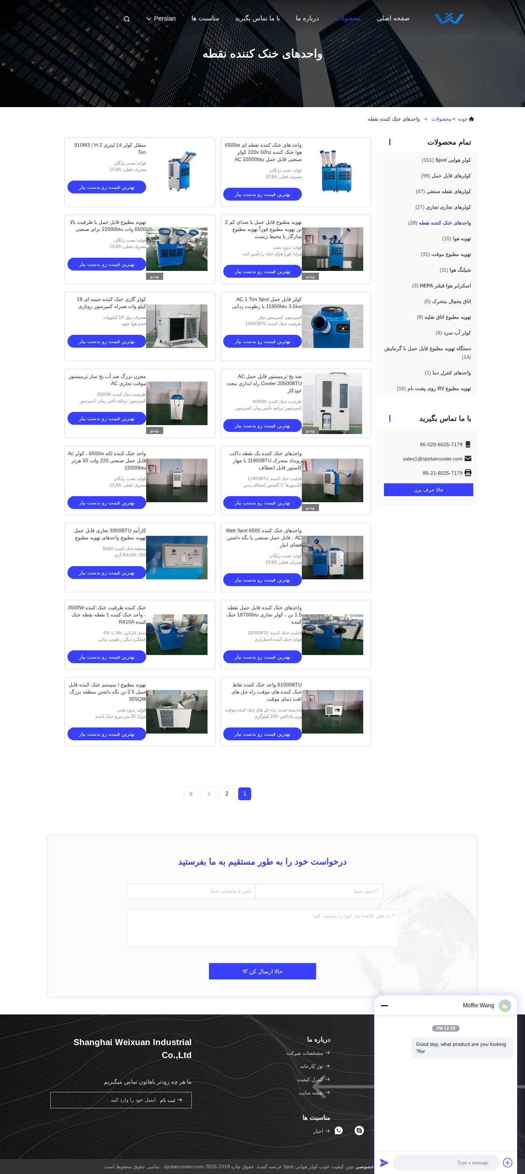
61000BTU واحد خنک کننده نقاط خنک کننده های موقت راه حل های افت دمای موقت (266, 692)
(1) (448, 373)
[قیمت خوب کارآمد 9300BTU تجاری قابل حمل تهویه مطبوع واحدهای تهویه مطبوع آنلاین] (177, 557)
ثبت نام (168, 1100)
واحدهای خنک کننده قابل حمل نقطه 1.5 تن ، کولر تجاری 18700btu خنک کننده (264, 615)
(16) (434, 388)
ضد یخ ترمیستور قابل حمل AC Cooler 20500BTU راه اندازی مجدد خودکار (264, 383)
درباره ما (307, 18)
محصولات (348, 18)
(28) (439, 223)
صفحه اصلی (393, 18)
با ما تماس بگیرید (257, 18)
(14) (427, 353)
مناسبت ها (205, 18)
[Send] (384, 1162)
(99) (446, 175)
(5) (447, 301)
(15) (456, 238)
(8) (444, 317)
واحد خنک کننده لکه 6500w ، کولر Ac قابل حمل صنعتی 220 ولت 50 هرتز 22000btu (107, 460)
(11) (455, 270)
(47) (443, 191)
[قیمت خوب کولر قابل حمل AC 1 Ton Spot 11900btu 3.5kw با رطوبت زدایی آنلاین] (332, 326)
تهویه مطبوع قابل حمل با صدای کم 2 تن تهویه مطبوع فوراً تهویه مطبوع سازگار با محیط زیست (263, 229)
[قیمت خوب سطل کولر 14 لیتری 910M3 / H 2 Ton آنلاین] (177, 172)
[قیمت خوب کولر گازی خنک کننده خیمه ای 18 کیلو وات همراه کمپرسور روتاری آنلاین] (177, 326)
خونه (463, 119)
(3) (441, 285)
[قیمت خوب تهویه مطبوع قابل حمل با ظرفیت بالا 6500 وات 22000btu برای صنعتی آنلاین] (177, 249)
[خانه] (448, 18)
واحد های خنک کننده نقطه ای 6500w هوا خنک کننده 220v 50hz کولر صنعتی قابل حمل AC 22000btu (263, 152)
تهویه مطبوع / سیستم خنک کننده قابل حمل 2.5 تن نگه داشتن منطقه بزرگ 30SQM (107, 692)
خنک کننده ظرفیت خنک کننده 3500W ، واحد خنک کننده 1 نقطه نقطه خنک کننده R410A (107, 615)
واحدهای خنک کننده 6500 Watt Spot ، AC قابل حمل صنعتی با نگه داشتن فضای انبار (264, 538)
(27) (443, 207)
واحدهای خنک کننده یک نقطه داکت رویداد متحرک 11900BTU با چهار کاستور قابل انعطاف (266, 460)
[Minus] (384, 1005)
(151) (446, 160)
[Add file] (508, 1162)
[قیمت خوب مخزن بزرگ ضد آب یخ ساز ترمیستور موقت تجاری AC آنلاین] (177, 403)
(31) (446, 254)
